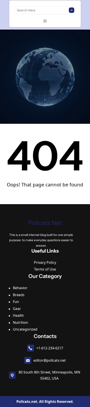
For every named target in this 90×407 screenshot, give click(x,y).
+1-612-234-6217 (49, 348)
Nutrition (20, 322)
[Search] (71, 10)
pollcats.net (45, 223)
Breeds (18, 294)
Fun (16, 301)
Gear (17, 308)
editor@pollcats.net (49, 360)
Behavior (20, 287)
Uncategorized (25, 329)
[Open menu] (45, 21)
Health (18, 315)
